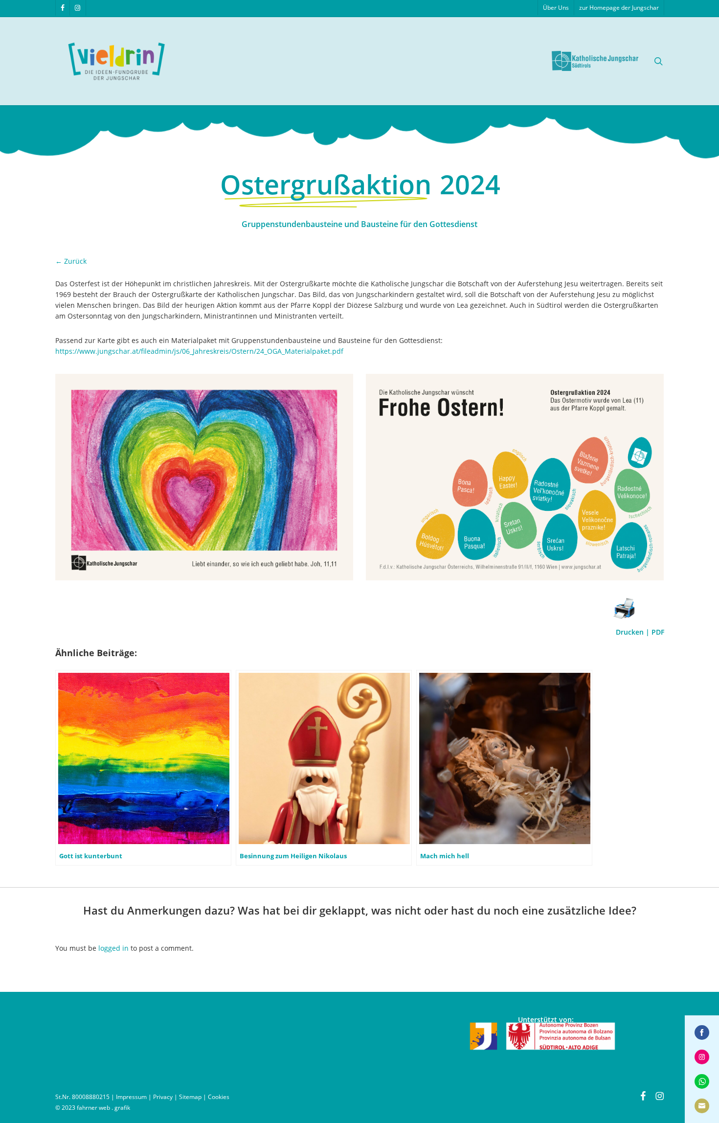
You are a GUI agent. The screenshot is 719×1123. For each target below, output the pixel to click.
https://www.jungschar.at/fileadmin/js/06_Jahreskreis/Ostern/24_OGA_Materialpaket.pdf (199, 351)
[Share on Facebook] (702, 1032)
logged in (113, 948)
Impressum (131, 1097)
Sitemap (190, 1097)
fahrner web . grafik (103, 1107)
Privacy (163, 1097)
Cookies (218, 1097)
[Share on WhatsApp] (702, 1081)
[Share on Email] (702, 1106)
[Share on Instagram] (702, 1057)
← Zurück (71, 261)
